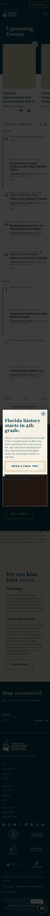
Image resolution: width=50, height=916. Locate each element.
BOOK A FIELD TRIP (25, 466)
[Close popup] (43, 413)
